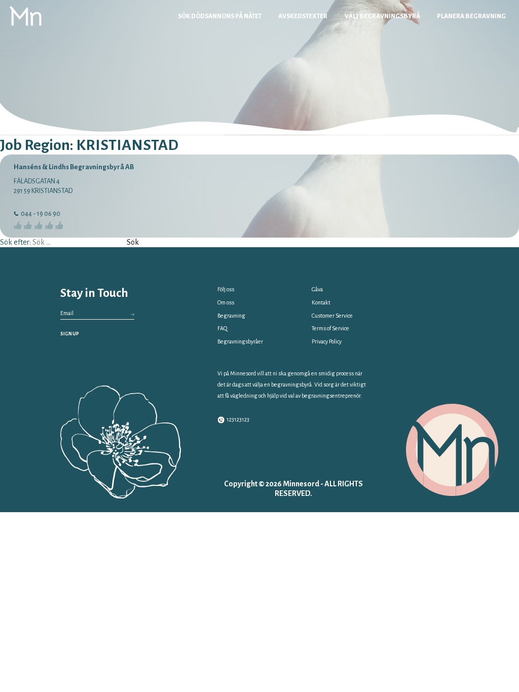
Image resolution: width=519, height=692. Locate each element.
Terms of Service (330, 328)
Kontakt (321, 302)
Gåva (317, 289)
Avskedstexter (302, 16)
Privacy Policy (327, 341)
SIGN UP (70, 333)
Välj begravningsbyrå (382, 16)
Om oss (225, 302)
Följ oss (225, 289)
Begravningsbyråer (240, 341)
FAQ (222, 328)
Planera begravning (471, 16)
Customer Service (332, 316)
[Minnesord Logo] (26, 16)
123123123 (238, 419)
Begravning (231, 316)
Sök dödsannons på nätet (220, 16)
